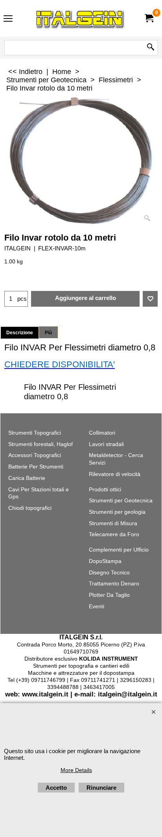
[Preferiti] (150, 298)
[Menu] (8, 19)
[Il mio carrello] (149, 18)
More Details (76, 770)
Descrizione (19, 332)
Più (48, 332)
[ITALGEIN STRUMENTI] (79, 18)
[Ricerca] (150, 47)
